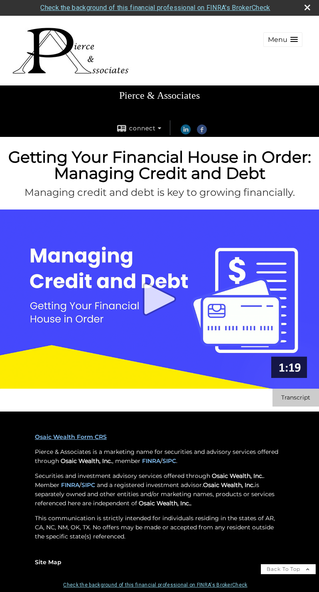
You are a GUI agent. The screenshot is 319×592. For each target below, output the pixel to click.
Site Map (48, 562)
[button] (282, 39)
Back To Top (284, 569)
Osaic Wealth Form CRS (71, 437)
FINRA (151, 461)
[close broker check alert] (307, 7)
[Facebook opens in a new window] (202, 132)
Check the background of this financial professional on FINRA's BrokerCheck (155, 8)
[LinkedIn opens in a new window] (186, 132)
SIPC (169, 461)
